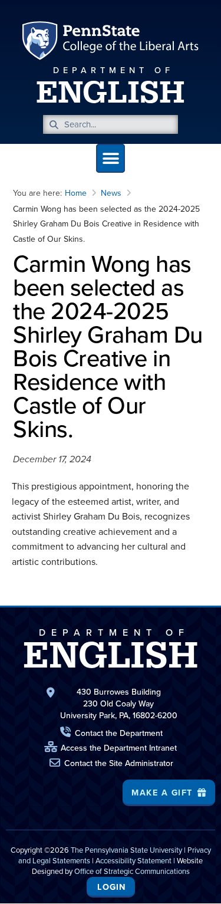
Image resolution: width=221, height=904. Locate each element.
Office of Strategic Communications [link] (132, 871)
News (111, 193)
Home (76, 193)
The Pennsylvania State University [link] (126, 850)
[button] (110, 158)
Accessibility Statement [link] (133, 860)
